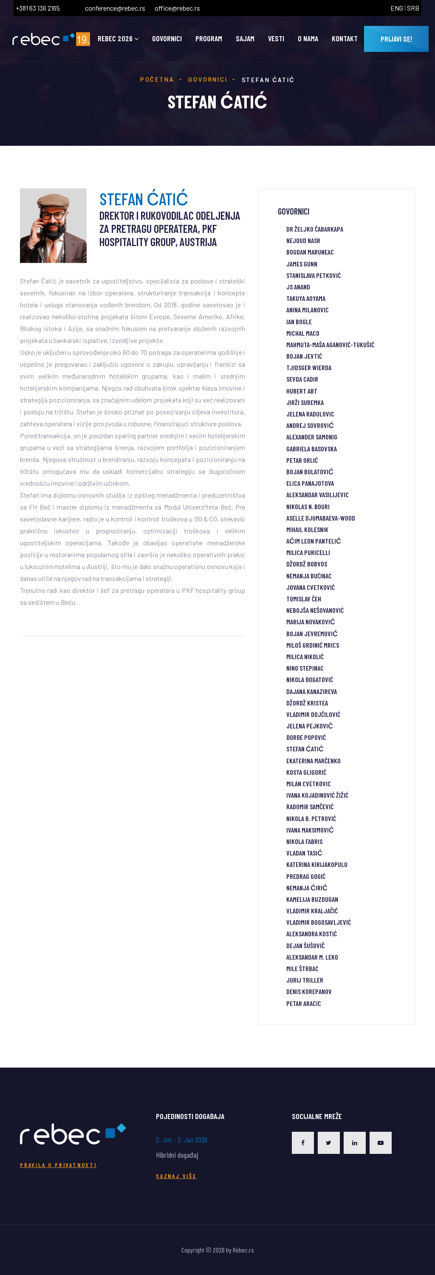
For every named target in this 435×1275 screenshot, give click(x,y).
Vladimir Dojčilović (313, 714)
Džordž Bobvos (306, 564)
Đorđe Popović (306, 737)
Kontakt (345, 38)
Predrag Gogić (305, 876)
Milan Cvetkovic (308, 783)
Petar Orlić (302, 460)
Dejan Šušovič (305, 945)
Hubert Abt (301, 391)
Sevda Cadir (302, 379)
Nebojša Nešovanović (315, 610)
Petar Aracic (303, 1003)
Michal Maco (302, 333)
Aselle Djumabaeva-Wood (320, 518)
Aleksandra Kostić (311, 933)
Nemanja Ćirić (307, 888)
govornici (207, 79)
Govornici (167, 38)
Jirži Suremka (305, 402)
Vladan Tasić (304, 853)
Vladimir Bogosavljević (318, 922)
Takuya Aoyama (305, 298)
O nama (308, 38)
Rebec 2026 (115, 38)
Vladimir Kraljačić (312, 911)
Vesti (276, 38)
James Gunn (301, 264)
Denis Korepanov (309, 991)
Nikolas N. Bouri (308, 506)
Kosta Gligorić (306, 772)
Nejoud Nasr (303, 240)
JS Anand (298, 287)
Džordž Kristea (307, 703)
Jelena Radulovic (310, 414)
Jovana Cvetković (310, 587)
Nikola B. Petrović (311, 818)
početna (157, 79)
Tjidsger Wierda (308, 367)
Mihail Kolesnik (307, 529)
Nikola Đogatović (309, 679)
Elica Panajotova (310, 483)
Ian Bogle (299, 321)
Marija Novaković (310, 622)
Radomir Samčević (309, 806)
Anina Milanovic (307, 310)
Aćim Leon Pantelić (313, 541)
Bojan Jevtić (304, 356)
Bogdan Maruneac (310, 252)
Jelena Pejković (309, 726)
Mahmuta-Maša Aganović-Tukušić (330, 344)
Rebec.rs (243, 1250)
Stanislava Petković (313, 275)
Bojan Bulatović (309, 472)
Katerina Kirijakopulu (316, 864)
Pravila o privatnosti (58, 1164)
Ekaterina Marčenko (313, 760)
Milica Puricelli (308, 552)
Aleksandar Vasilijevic (317, 494)
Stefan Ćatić (305, 749)
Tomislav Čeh (303, 599)
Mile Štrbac (302, 968)
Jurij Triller (304, 980)
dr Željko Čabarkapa (314, 229)
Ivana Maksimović (310, 830)
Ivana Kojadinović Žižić (317, 795)
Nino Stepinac (305, 668)
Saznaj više (176, 1175)
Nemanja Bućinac (309, 576)
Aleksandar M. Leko (312, 957)
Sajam (245, 38)
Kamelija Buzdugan (312, 899)
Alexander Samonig (311, 437)
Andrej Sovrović (310, 425)
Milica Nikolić (305, 656)
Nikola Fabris (304, 841)
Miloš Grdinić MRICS (312, 645)
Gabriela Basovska (311, 449)
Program (208, 38)
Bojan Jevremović (312, 633)
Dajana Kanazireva (311, 691)
